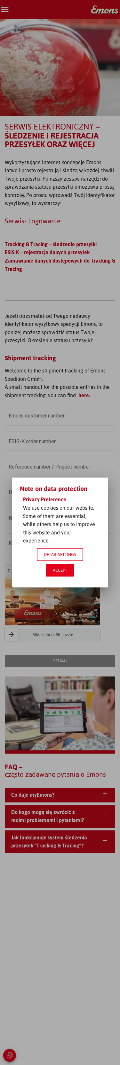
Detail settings (60, 554)
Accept (60, 570)
